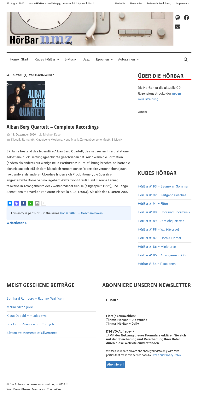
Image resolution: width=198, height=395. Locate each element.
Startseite (119, 3)
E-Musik (70, 59)
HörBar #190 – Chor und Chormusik (164, 212)
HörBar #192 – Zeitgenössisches (162, 195)
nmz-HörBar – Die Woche (128, 320)
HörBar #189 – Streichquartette (161, 221)
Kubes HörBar (45, 59)
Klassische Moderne (49, 139)
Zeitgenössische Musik (95, 139)
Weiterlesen (15, 223)
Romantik (28, 139)
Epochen (102, 59)
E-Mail (112, 300)
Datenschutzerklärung (159, 3)
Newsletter (136, 3)
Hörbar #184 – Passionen (157, 264)
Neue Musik (71, 139)
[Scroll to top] (190, 387)
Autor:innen (126, 59)
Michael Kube (52, 134)
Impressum (182, 3)
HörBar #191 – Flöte (153, 204)
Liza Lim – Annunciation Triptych (30, 324)
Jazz (86, 59)
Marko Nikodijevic (20, 307)
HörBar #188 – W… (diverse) (158, 229)
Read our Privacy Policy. (167, 355)
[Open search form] (185, 59)
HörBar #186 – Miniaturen (157, 247)
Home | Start (19, 59)
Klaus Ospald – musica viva (27, 316)
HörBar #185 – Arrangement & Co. (163, 255)
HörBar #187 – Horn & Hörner (159, 238)
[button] (10, 203)
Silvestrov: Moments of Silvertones (32, 333)
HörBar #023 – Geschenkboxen (81, 213)
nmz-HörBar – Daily (124, 324)
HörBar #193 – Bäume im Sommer (163, 186)
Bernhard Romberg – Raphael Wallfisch (35, 298)
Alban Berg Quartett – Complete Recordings (53, 126)
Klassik (16, 139)
